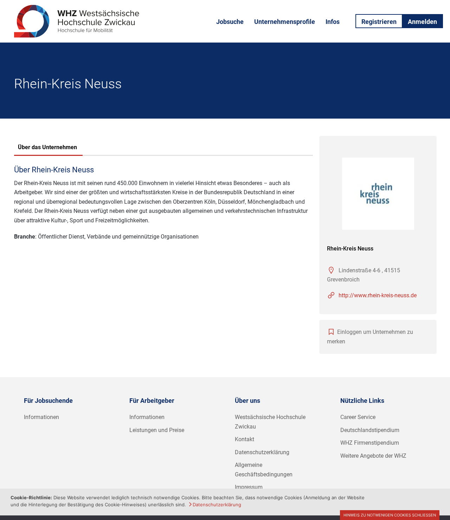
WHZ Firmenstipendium (369, 442)
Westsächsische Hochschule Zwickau (270, 422)
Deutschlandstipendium (369, 430)
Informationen (41, 417)
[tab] (47, 148)
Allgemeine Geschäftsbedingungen (263, 470)
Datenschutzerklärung (262, 452)
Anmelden (422, 21)
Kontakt (244, 439)
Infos (333, 21)
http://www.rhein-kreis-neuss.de (378, 295)
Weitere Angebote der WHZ (373, 455)
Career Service (357, 417)
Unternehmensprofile (284, 21)
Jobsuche (230, 21)
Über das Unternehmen (47, 147)
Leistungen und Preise (156, 430)
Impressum (249, 487)
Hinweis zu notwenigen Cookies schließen (389, 515)
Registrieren (379, 21)
